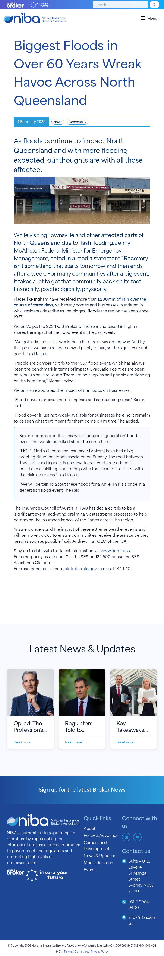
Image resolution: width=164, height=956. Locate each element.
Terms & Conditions (76, 951)
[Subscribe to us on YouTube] (137, 837)
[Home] (35, 18)
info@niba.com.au (142, 920)
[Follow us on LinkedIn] (126, 837)
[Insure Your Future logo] (40, 5)
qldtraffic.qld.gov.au (83, 568)
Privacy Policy (100, 951)
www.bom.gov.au (117, 550)
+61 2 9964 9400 (138, 904)
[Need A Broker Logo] (15, 5)
